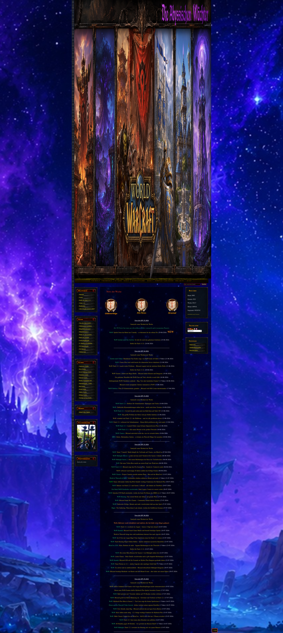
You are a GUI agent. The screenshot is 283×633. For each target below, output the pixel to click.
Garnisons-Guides (84, 366)
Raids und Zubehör (84, 337)
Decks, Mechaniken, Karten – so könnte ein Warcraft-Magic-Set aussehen (139, 437)
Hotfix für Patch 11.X (85, 300)
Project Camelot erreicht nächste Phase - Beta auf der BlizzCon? (142, 474)
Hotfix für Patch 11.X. (137, 343)
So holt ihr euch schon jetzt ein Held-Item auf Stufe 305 (143, 411)
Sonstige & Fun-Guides (85, 398)
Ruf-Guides (82, 386)
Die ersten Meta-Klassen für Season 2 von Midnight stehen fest (139, 553)
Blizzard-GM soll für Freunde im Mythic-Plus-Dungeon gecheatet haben (142, 560)
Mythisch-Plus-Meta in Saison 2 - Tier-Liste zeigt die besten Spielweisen (136, 601)
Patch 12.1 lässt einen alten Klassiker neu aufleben (139, 620)
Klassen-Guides (83, 377)
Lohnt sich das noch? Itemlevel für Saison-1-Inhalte (145, 456)
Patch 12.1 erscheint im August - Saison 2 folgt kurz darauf (139, 527)
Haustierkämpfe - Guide (85, 383)
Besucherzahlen (194, 350)
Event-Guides (82, 389)
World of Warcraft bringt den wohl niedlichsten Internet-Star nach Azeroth (137, 534)
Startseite (81, 294)
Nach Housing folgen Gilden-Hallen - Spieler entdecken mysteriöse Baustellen (139, 542)
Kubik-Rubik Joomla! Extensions (193, 314)
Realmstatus (82, 306)
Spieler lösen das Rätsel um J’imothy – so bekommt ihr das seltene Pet (136, 332)
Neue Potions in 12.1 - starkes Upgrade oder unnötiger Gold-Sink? (136, 564)
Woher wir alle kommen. (85, 334)
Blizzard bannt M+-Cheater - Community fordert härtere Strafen (139, 500)
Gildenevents (82, 352)
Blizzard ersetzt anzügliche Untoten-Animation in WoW (137, 385)
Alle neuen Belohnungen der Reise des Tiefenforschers (145, 459)
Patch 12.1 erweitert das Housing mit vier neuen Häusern (142, 627)
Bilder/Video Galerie (84, 412)
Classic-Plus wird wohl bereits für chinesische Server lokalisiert (139, 362)
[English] (189, 329)
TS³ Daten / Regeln (122, 281)
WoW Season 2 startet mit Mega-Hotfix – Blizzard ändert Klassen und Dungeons (137, 373)
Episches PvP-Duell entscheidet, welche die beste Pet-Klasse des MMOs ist (136, 493)
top (215, 630)
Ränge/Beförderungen (85, 329)
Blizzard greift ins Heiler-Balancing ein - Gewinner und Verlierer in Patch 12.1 (139, 598)
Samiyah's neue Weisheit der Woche (141, 324)
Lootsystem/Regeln (84, 340)
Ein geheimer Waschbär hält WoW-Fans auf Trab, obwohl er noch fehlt (137, 377)
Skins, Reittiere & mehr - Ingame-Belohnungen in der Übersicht (139, 545)
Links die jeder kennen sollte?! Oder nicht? (87, 309)
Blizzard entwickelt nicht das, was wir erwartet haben (142, 433)
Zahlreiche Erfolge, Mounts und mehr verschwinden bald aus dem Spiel (139, 504)
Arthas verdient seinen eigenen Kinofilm (146, 605)
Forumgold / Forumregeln (101, 281)
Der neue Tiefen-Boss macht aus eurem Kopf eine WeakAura (139, 463)
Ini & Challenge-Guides (85, 372)
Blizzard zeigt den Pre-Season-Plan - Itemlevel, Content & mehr (143, 467)
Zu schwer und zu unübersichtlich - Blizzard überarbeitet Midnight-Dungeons (139, 568)
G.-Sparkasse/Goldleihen (85, 343)
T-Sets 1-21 (82, 303)
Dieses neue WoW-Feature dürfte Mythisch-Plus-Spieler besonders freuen (137, 590)
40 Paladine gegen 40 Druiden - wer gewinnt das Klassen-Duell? (136, 624)
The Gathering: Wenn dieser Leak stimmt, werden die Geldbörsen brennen (139, 508)
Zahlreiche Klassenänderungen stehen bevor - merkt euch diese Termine (139, 407)
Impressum (192, 344)
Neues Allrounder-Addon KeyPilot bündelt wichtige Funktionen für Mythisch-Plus (139, 482)
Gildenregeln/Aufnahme (85, 326)
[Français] (197, 329)
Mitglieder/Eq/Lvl (83, 332)
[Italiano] (195, 329)
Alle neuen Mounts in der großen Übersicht (143, 429)
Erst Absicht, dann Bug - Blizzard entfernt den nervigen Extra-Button (139, 609)
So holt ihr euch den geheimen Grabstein (147, 340)
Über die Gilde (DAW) (85, 323)
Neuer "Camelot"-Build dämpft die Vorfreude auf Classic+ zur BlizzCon (139, 452)
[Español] (191, 329)
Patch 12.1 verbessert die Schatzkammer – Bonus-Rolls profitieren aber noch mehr (139, 422)
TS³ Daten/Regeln (83, 346)
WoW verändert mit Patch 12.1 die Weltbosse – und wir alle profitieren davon (137, 418)
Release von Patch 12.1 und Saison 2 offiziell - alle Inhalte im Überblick (139, 485)
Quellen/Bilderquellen (195, 347)
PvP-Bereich (82, 349)
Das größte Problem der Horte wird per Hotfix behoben (139, 415)
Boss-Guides (82, 369)
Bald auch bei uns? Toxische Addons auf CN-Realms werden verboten (139, 594)
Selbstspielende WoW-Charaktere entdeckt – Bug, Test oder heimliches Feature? (134, 381)
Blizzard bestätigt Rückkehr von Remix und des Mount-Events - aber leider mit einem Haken (139, 571)
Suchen (204, 284)
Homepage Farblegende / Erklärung (169, 281)
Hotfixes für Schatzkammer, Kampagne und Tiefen (143, 403)
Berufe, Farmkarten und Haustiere (85, 381)
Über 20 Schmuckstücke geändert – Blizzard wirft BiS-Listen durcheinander (142, 388)
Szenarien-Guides (83, 375)
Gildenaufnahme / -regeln (142, 281)
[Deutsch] (193, 329)
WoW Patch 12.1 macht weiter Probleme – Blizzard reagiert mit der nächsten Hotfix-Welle (137, 366)
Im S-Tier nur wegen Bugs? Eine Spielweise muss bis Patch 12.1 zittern (139, 538)
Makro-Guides (83, 392)
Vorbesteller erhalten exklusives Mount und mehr (143, 478)
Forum (81, 297)
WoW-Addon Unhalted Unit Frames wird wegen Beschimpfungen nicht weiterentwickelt (137, 586)
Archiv (189, 281)
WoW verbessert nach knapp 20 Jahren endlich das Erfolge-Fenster (137, 471)
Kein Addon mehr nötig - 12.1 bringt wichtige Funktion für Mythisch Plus (139, 612)
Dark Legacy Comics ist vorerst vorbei (151, 489)
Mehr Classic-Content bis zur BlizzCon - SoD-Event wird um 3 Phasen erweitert (139, 616)
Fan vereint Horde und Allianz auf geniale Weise (142, 497)
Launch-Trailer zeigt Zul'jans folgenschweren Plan (143, 426)
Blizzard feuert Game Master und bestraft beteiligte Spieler (142, 530)
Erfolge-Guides (83, 395)
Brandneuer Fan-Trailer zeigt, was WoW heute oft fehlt (140, 359)
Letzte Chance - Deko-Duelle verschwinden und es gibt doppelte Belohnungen (139, 556)
